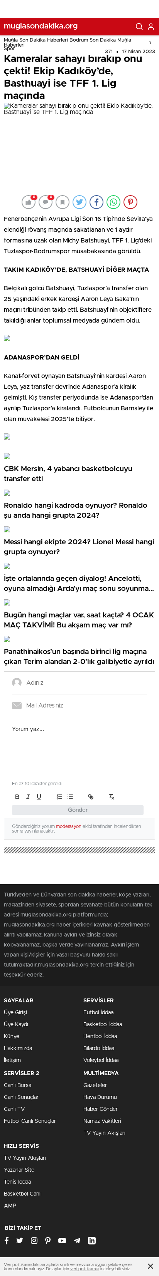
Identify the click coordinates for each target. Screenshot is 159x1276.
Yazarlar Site (19, 1170)
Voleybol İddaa (100, 1060)
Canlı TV (14, 1109)
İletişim (12, 1060)
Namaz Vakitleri (102, 1121)
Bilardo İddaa (98, 1048)
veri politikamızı (84, 1269)
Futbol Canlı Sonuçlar (30, 1121)
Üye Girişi (15, 1012)
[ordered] (59, 796)
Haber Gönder (100, 1109)
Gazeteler (95, 1085)
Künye (11, 1036)
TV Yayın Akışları (104, 1133)
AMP (10, 1206)
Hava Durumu (100, 1097)
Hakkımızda (18, 1048)
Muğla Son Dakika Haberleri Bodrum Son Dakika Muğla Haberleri (67, 43)
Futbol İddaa (98, 1012)
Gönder (78, 810)
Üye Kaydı (16, 1024)
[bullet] (70, 796)
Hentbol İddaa (100, 1036)
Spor (9, 48)
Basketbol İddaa (102, 1024)
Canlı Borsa (17, 1085)
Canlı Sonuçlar (21, 1097)
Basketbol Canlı (23, 1194)
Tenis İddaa (17, 1182)
